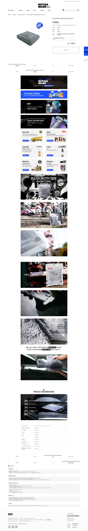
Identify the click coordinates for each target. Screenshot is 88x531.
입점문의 (68, 527)
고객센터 (78, 1)
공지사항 (42, 10)
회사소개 (68, 523)
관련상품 (17, 65)
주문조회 (75, 1)
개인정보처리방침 (75, 523)
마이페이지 (71, 1)
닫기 (84, 61)
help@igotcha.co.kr (14, 521)
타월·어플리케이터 (21, 14)
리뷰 (53, 65)
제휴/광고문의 (74, 527)
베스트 (34, 10)
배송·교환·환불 (70, 65)
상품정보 (35, 65)
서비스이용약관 (74, 525)
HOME (9, 14)
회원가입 (65, 1)
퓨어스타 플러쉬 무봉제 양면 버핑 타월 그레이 (36, 14)
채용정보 (68, 525)
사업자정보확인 (48, 519)
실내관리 (14, 14)
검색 (78, 10)
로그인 (69, 1)
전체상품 (20, 10)
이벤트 (49, 10)
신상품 (27, 10)
